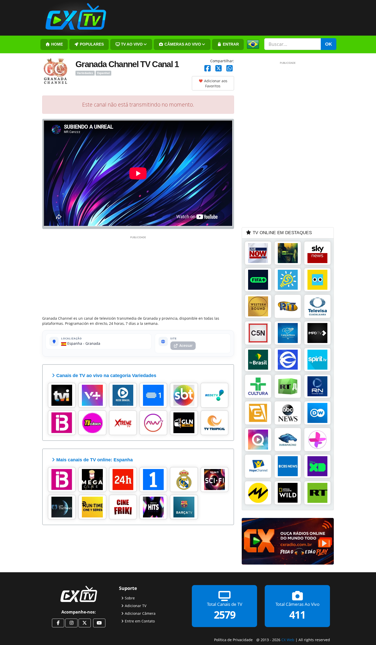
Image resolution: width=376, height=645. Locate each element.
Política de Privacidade (233, 639)
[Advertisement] (138, 275)
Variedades (85, 73)
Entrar (230, 44)
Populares (91, 44)
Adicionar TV (135, 605)
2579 (224, 614)
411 (297, 614)
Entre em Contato (140, 620)
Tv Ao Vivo (131, 44)
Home (56, 44)
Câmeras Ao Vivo (182, 44)
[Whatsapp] (229, 68)
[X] (218, 68)
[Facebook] (207, 68)
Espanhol (103, 73)
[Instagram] (71, 623)
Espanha (74, 343)
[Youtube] (99, 623)
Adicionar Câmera (140, 613)
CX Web (287, 639)
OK (328, 44)
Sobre (130, 597)
